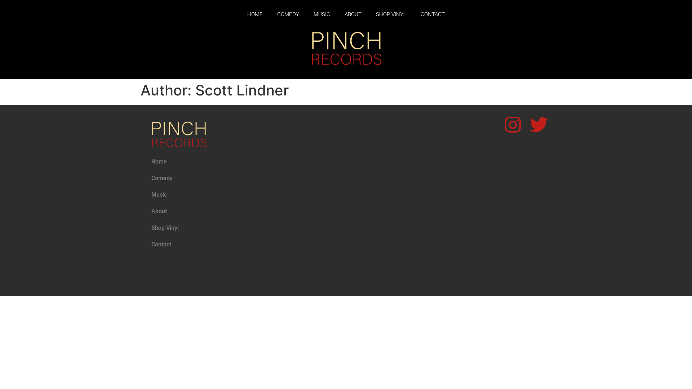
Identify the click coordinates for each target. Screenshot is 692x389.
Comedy (288, 14)
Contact (433, 14)
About (353, 14)
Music (322, 14)
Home (255, 14)
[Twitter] (539, 125)
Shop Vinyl (391, 14)
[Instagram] (513, 125)
